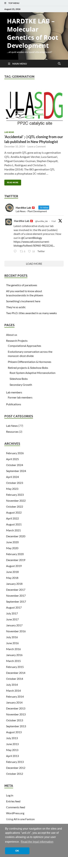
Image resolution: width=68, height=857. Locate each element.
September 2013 (16, 726)
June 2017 (12, 619)
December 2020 (15, 536)
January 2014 (14, 702)
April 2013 (12, 755)
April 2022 (12, 518)
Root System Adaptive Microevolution (32, 372)
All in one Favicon (24, 819)
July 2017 (12, 613)
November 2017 (16, 595)
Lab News (9, 132)
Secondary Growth (21, 384)
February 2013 (15, 761)
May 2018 (12, 577)
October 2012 (14, 773)
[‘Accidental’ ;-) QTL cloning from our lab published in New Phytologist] (34, 107)
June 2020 (12, 542)
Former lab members (20, 397)
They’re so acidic (16, 307)
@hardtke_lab (41, 221)
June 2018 (12, 571)
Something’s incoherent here (23, 301)
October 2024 (14, 465)
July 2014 (12, 684)
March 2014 (13, 690)
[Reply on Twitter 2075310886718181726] (16, 251)
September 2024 (16, 471)
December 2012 (15, 767)
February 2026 (15, 453)
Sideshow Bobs (19, 378)
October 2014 (14, 678)
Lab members (14, 392)
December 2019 (15, 560)
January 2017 (14, 625)
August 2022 (14, 512)
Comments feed (15, 807)
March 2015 (13, 660)
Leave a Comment (36, 146)
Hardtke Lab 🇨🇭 (23, 220)
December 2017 (15, 589)
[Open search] (59, 64)
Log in (9, 795)
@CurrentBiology (31, 237)
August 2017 (14, 607)
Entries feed (13, 801)
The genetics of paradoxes (21, 285)
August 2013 (14, 732)
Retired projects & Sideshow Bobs (28, 367)
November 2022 (16, 500)
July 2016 (12, 637)
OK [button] (17, 850)
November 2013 (16, 714)
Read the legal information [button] (37, 841)
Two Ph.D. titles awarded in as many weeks (31, 313)
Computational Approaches (24, 345)
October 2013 (14, 720)
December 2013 (15, 708)
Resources (12, 431)
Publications (13, 404)
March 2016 (13, 649)
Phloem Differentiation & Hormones (29, 361)
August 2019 (14, 565)
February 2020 (15, 554)
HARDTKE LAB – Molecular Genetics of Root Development (32, 33)
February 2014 (15, 696)
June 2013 (12, 744)
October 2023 (14, 482)
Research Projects (17, 340)
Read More (11, 182)
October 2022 (14, 506)
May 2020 (12, 548)
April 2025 (12, 459)
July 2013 (12, 738)
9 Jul (53, 221)
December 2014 (15, 672)
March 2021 (13, 530)
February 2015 (15, 666)
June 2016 (12, 643)
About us (11, 334)
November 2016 (16, 631)
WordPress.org (15, 813)
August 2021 (14, 524)
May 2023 (12, 488)
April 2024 (12, 476)
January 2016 (14, 655)
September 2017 (16, 601)
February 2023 (15, 494)
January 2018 (14, 583)
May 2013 (12, 750)
